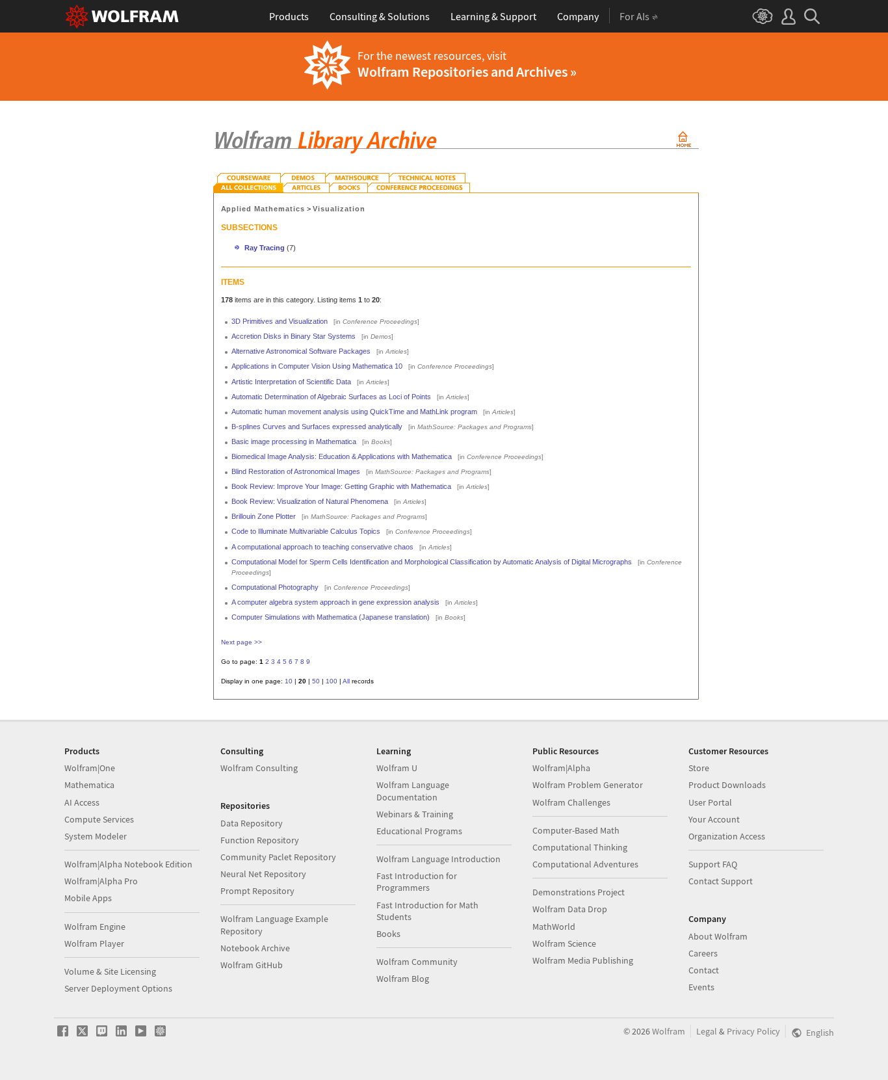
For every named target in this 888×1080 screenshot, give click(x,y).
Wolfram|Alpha (561, 768)
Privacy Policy (753, 1031)
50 (316, 681)
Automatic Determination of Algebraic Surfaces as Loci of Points (331, 397)
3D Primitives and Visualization (279, 321)
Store (698, 768)
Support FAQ (712, 864)
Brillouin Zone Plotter (263, 516)
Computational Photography (275, 587)
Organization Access (726, 836)
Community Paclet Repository (278, 857)
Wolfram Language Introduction (438, 859)
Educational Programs (419, 831)
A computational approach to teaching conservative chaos (322, 547)
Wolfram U (396, 768)
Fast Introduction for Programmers (416, 881)
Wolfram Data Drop (569, 909)
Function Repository (259, 840)
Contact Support (720, 881)
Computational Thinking (579, 847)
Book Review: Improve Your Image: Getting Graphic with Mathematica (341, 486)
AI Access (81, 802)
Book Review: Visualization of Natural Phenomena (309, 501)
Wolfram (668, 1031)
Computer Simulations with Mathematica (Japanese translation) (330, 617)
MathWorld (553, 926)
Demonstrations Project (578, 892)
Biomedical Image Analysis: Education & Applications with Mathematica (341, 456)
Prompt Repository (257, 891)
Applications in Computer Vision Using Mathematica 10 (316, 366)
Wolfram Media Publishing (582, 960)
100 (331, 681)
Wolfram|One (89, 768)
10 (289, 681)
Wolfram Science (564, 943)
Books (388, 934)
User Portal (710, 802)
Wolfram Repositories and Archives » (467, 71)
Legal (706, 1031)
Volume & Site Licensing (110, 971)
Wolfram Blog (402, 978)
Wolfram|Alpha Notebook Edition (128, 864)
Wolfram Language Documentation (412, 790)
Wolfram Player (94, 943)
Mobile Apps (88, 898)
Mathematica (89, 785)
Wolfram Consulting (259, 768)
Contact (703, 970)
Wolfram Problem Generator (587, 785)
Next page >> (241, 642)
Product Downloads (727, 785)
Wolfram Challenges (571, 802)
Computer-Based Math (576, 830)
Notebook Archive (255, 948)
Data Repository (251, 823)
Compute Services (99, 819)
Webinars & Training (414, 814)
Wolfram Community (417, 962)
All (346, 681)
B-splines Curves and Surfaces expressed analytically (316, 426)
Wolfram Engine (94, 926)
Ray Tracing (264, 248)
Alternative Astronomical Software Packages (301, 351)
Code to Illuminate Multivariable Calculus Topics (305, 531)
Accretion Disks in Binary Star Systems (293, 336)
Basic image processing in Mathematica (293, 441)
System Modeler (95, 836)
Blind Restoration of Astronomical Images (295, 471)
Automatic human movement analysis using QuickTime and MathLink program (354, 411)
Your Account (714, 819)
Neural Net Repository (263, 874)
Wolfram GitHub (251, 965)
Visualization (339, 209)
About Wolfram (718, 936)
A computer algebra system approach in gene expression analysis (335, 602)
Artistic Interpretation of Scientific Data (291, 382)
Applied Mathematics (263, 209)
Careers (703, 953)
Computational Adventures (585, 864)
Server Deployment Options (118, 988)
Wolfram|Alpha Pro (101, 881)
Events (701, 987)
